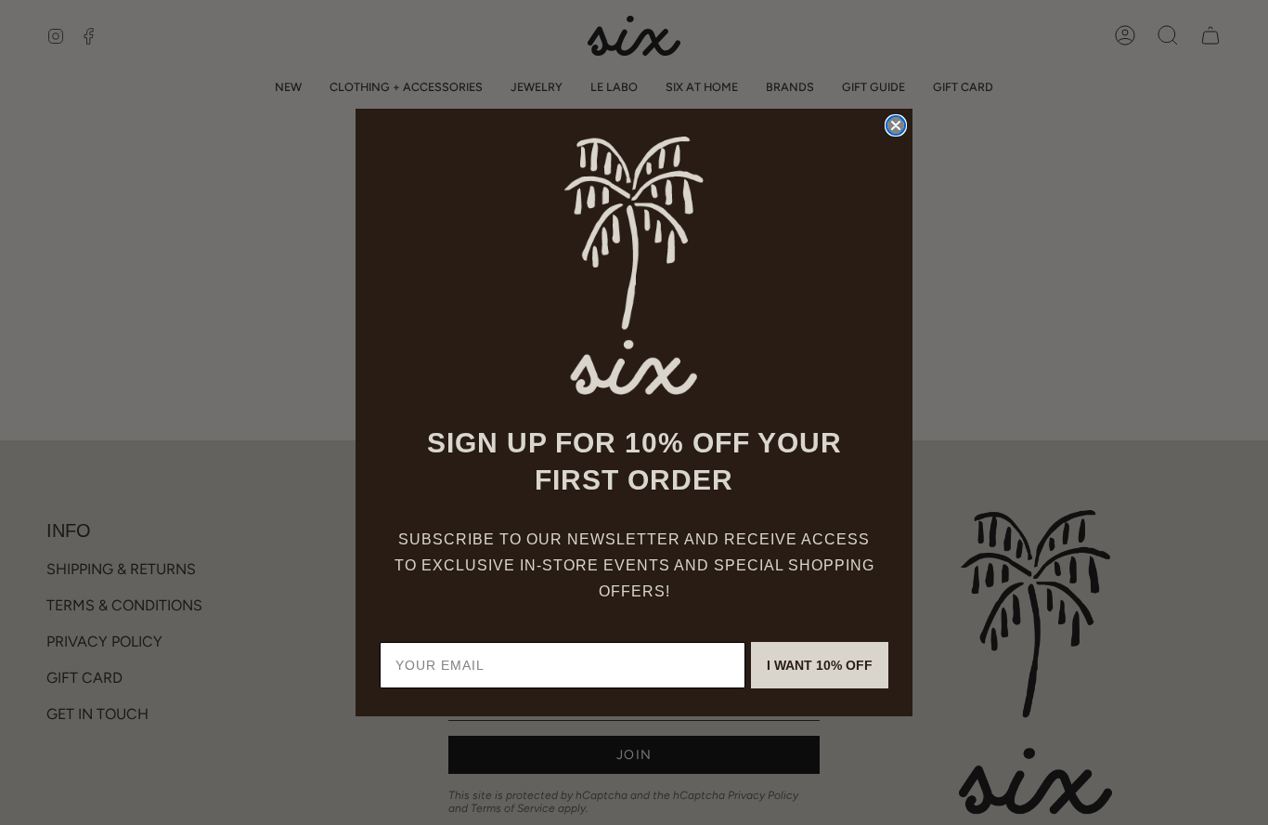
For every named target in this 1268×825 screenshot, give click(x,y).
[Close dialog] (895, 125)
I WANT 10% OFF (820, 665)
